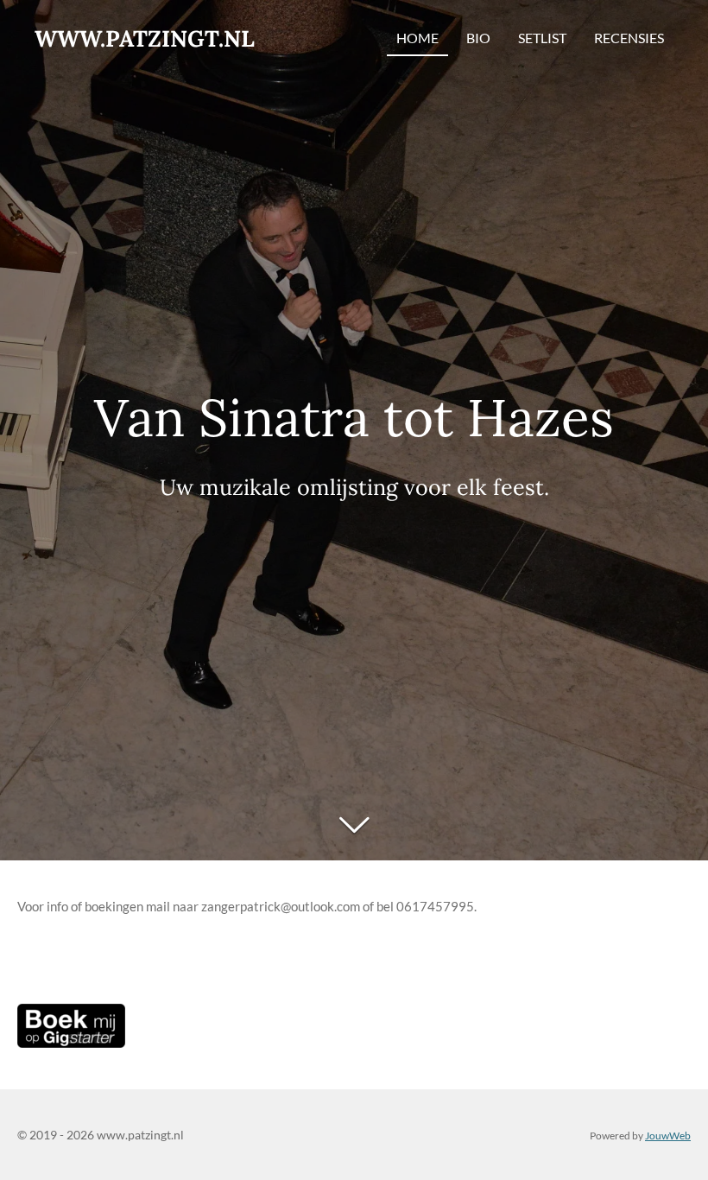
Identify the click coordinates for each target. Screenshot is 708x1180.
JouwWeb (668, 1135)
